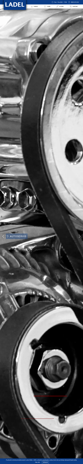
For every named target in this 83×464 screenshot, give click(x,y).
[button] (80, 236)
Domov (35, 6)
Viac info (37, 462)
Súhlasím (45, 462)
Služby (61, 6)
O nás (48, 6)
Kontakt (75, 6)
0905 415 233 (75, 2)
